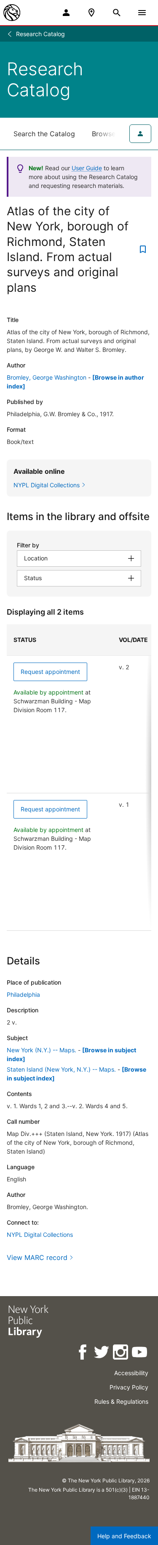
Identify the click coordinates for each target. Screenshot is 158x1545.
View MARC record (37, 1257)
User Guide (87, 168)
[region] (79, 777)
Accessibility (131, 1372)
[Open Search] (116, 12)
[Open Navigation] (142, 12)
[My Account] (66, 12)
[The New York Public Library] (11, 12)
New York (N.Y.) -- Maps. (41, 1050)
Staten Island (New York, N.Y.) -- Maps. (61, 1069)
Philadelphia (23, 994)
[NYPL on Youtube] (140, 1353)
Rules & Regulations (121, 1401)
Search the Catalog (44, 133)
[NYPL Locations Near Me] (91, 12)
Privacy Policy (129, 1387)
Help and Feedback (124, 1536)
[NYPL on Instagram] (121, 1353)
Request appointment (50, 671)
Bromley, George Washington (46, 377)
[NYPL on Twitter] (102, 1353)
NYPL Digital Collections (40, 1234)
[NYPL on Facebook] (83, 1353)
